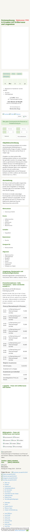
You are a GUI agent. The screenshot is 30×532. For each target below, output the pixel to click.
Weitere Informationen (20, 530)
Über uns (7, 482)
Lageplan (19, 73)
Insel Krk (7, 522)
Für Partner (8, 491)
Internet (7, 136)
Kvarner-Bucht (8, 506)
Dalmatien (7, 502)
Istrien (6, 504)
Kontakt (7, 484)
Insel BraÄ (7, 515)
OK (27, 530)
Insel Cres (7, 517)
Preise (13, 73)
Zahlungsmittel (8, 495)
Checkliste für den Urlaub (11, 493)
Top (25, 116)
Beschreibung (7, 73)
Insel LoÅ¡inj (8, 524)
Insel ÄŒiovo (8, 513)
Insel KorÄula (8, 520)
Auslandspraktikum (10, 488)
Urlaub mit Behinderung (11, 510)
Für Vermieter (8, 490)
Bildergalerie (6, 76)
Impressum (8, 486)
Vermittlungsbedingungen (11, 499)
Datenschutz (8, 497)
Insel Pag (7, 526)
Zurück (19, 116)
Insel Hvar (7, 519)
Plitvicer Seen (8, 508)
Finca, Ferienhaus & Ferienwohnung (6, 3)
